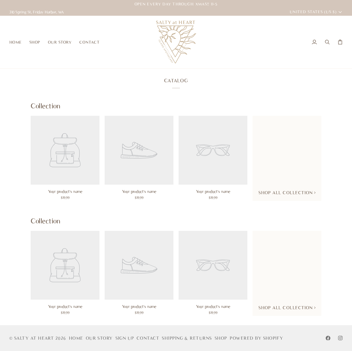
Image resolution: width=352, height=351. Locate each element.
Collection (45, 106)
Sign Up (124, 338)
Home (76, 338)
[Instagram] (340, 338)
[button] (35, 42)
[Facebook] (328, 338)
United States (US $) (313, 12)
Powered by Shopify (256, 338)
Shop (221, 338)
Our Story (99, 338)
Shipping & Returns (187, 338)
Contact (148, 338)
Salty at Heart (34, 338)
